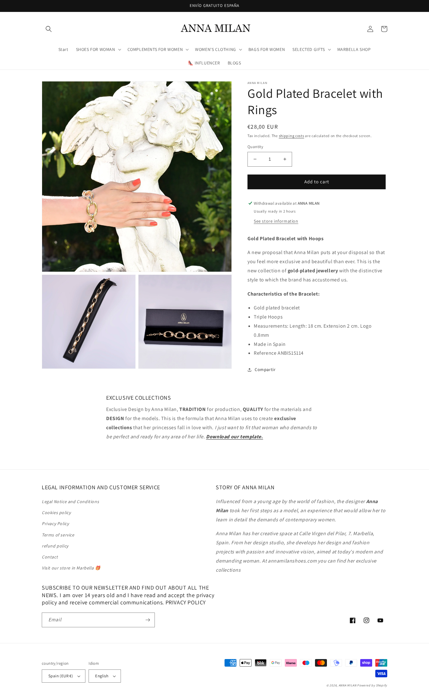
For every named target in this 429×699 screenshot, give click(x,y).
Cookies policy (56, 512)
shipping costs (291, 135)
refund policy (55, 546)
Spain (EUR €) (60, 676)
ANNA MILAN (347, 685)
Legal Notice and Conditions (70, 501)
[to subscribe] (148, 620)
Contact (50, 557)
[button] (49, 29)
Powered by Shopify (372, 685)
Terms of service (58, 535)
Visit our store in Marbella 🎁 (71, 568)
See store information (276, 221)
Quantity (255, 146)
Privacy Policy (55, 523)
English (101, 676)
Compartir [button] (265, 369)
